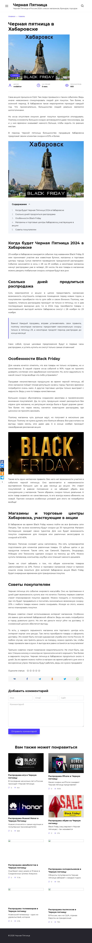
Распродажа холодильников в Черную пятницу (64, 870)
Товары (15, 75)
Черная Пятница (30, 5)
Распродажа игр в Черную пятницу (22, 776)
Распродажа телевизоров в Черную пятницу (23, 909)
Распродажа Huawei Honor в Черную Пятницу (23, 819)
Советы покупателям (25, 230)
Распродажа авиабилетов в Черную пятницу (23, 866)
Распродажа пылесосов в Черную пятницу (62, 910)
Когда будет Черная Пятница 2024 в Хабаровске (39, 210)
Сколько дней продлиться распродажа (35, 214)
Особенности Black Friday (28, 218)
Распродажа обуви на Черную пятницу (64, 821)
